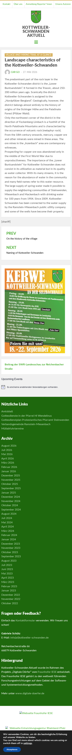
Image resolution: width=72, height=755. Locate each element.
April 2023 (7, 577)
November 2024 (10, 501)
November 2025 (10, 480)
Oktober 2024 (9, 505)
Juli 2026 (6, 450)
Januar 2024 (8, 539)
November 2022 (10, 599)
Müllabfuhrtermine (12, 428)
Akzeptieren (12, 749)
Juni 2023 (7, 569)
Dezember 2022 (10, 595)
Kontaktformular (25, 620)
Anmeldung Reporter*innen (39, 4)
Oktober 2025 (9, 484)
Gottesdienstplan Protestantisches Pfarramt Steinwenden (35, 420)
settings (27, 743)
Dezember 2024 (10, 497)
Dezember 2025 (10, 475)
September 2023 (11, 556)
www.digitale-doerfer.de (29, 693)
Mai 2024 (7, 522)
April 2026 (7, 458)
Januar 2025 (8, 492)
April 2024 (7, 526)
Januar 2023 (8, 590)
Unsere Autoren (63, 4)
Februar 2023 (9, 586)
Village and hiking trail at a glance (29, 55)
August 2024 (8, 513)
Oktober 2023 (9, 552)
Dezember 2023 (10, 543)
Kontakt (6, 4)
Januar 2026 (8, 471)
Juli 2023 (6, 565)
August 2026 (8, 445)
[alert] (36, 387)
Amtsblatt (7, 411)
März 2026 (7, 462)
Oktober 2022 (9, 603)
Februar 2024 (9, 535)
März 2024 (7, 531)
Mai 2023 (7, 573)
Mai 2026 (7, 454)
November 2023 (10, 548)
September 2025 (11, 488)
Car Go (15, 72)
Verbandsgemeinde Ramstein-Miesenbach (25, 424)
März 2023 (7, 582)
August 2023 (8, 560)
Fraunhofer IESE (47, 672)
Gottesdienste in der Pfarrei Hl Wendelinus (26, 415)
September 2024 (11, 509)
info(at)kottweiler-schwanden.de (29, 637)
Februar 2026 (9, 467)
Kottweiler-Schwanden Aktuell (36, 32)
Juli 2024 (6, 518)
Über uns (18, 4)
